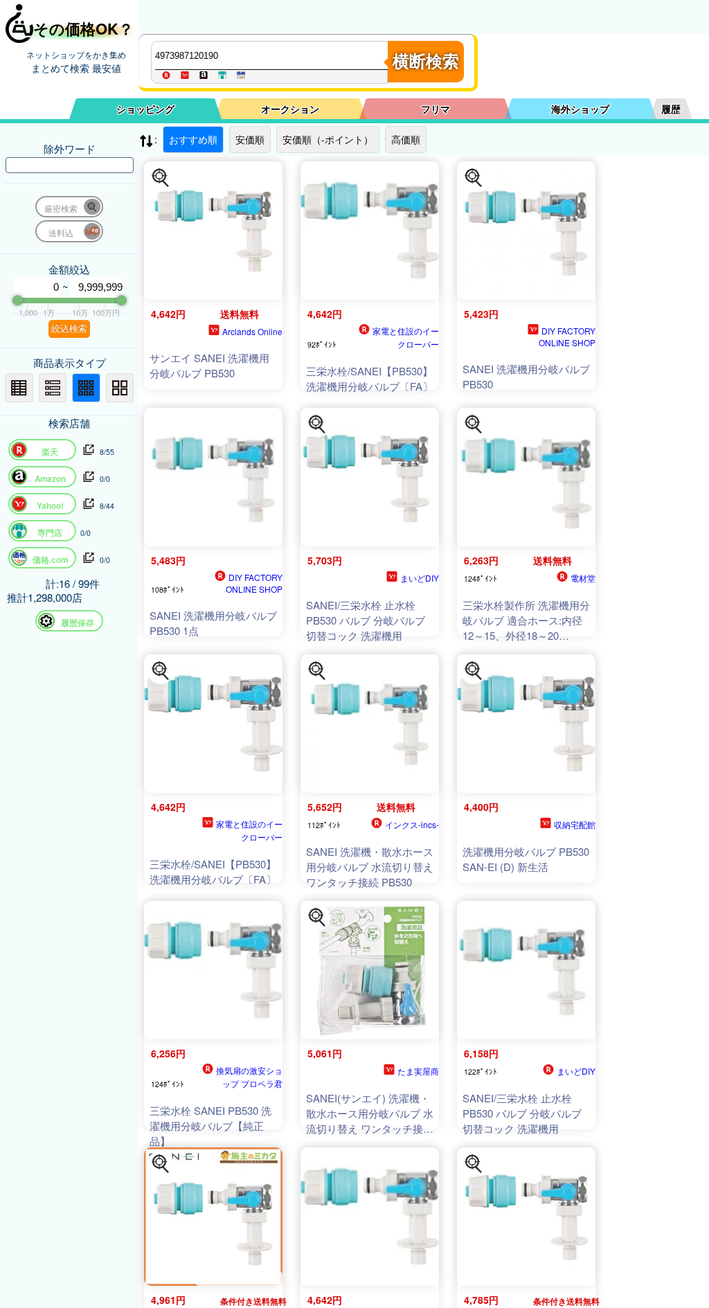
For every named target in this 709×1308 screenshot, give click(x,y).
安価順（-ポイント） (327, 139)
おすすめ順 (193, 139)
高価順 (405, 139)
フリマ (435, 109)
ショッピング (145, 109)
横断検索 (426, 61)
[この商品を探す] (160, 178)
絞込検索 (69, 328)
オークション (290, 109)
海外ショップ (580, 109)
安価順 (249, 139)
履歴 (671, 109)
